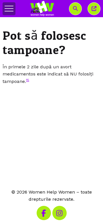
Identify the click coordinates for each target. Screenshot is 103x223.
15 (27, 80)
